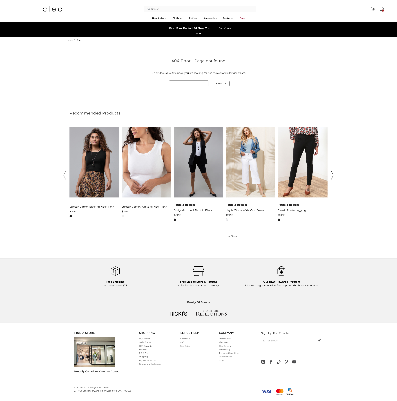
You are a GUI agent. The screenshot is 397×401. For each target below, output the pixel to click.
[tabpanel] (198, 29)
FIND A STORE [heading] (84, 333)
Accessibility (224, 349)
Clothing (178, 18)
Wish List (143, 349)
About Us (223, 342)
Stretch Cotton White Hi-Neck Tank (144, 206)
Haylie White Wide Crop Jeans (245, 210)
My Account (144, 338)
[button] (65, 175)
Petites (193, 18)
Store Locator (225, 338)
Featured (228, 18)
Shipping (143, 356)
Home (70, 40)
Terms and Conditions (229, 353)
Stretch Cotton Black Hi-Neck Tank (91, 206)
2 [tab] (200, 33)
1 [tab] (197, 33)
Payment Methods (147, 360)
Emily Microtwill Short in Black (193, 210)
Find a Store (225, 28)
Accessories (209, 18)
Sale (242, 18)
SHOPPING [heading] (147, 333)
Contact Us (185, 338)
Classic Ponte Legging (292, 210)
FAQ (182, 342)
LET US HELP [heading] (189, 333)
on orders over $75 (115, 283)
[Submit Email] (319, 341)
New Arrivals (159, 18)
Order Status (145, 342)
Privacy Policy (225, 356)
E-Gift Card (144, 353)
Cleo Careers (224, 346)
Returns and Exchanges (150, 364)
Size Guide (185, 346)
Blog (221, 360)
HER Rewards (145, 346)
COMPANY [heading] (226, 333)
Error (78, 40)
